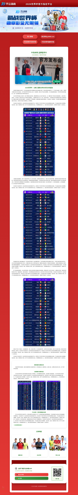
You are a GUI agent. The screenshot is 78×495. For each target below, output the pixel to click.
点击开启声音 (57, 81)
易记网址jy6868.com (47, 36)
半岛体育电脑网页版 (48, 42)
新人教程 (30, 36)
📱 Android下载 (20, 474)
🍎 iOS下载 (19, 478)
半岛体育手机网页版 (30, 42)
